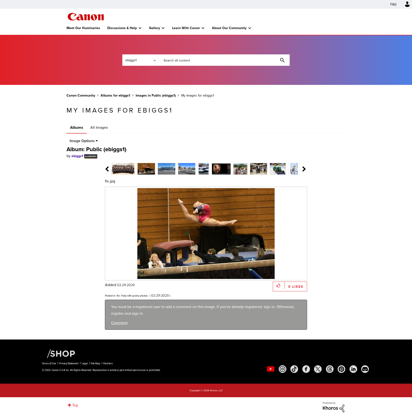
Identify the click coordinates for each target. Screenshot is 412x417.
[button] (272, 169)
